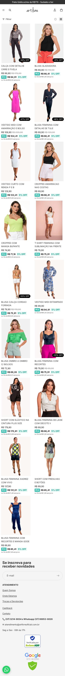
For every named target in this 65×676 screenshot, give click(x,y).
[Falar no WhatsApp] (6, 670)
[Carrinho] (61, 10)
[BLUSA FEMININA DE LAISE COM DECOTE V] (49, 397)
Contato (6, 613)
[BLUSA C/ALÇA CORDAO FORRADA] (16, 279)
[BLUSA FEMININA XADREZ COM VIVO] (16, 456)
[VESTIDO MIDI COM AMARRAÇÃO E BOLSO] (16, 102)
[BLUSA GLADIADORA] (49, 43)
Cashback (7, 608)
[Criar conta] (58, 576)
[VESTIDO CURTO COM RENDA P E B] (16, 161)
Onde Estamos (9, 596)
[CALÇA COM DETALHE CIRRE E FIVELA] (16, 43)
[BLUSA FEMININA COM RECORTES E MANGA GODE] (16, 515)
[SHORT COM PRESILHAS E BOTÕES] (49, 456)
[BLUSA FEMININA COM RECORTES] (49, 338)
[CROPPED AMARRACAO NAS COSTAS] (49, 161)
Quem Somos (9, 590)
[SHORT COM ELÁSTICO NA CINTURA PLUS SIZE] (16, 397)
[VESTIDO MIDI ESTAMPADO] (49, 279)
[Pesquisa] (10, 10)
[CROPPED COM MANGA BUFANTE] (16, 220)
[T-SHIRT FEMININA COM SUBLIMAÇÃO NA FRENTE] (49, 220)
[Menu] (3, 10)
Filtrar (8, 19)
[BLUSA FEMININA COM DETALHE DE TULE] (49, 102)
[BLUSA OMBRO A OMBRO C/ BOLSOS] (16, 338)
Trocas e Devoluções (12, 601)
